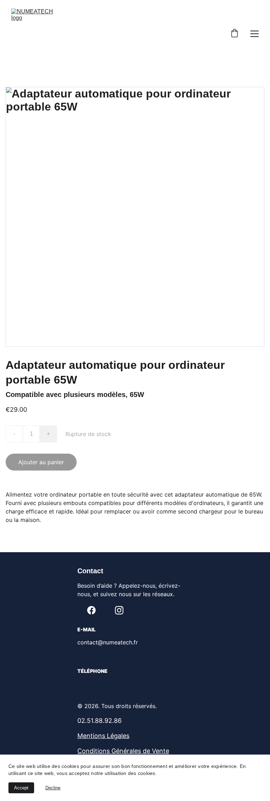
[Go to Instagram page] (119, 610)
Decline (52, 787)
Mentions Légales (103, 735)
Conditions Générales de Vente (123, 751)
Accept (21, 787)
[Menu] (254, 34)
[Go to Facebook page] (91, 610)
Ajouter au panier (41, 462)
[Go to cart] (234, 34)
